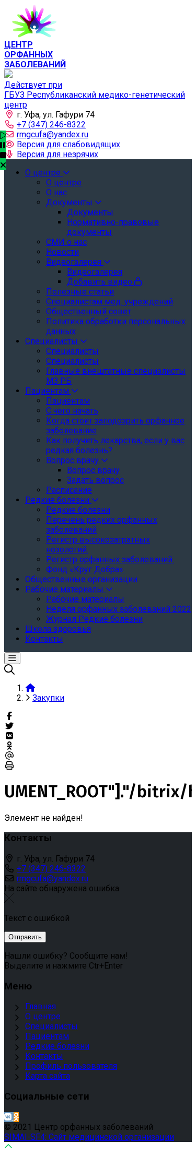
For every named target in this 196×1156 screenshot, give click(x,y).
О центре (43, 1016)
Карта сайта (47, 1076)
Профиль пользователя (71, 1066)
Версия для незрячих (57, 154)
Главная (40, 1006)
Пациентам (47, 1036)
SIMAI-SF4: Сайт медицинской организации (89, 1137)
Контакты (44, 1056)
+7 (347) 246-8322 (51, 124)
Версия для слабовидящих (68, 144)
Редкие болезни (57, 1046)
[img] (3, 165)
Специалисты (51, 1026)
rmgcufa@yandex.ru (52, 134)
